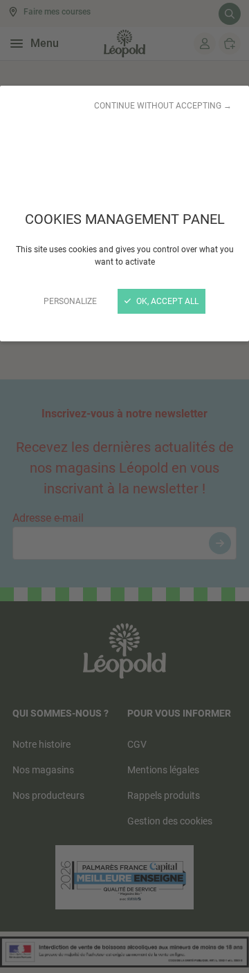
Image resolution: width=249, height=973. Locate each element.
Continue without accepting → (163, 106)
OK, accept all (166, 301)
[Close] (124, 486)
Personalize (70, 301)
